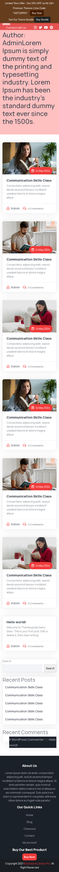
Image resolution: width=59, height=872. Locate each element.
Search (7, 661)
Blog (29, 822)
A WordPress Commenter (26, 739)
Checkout (30, 829)
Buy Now (29, 857)
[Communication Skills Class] (29, 158)
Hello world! (16, 622)
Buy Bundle (42, 19)
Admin (15, 208)
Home (29, 815)
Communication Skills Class (29, 180)
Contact (30, 835)
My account (30, 842)
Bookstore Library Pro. (37, 863)
